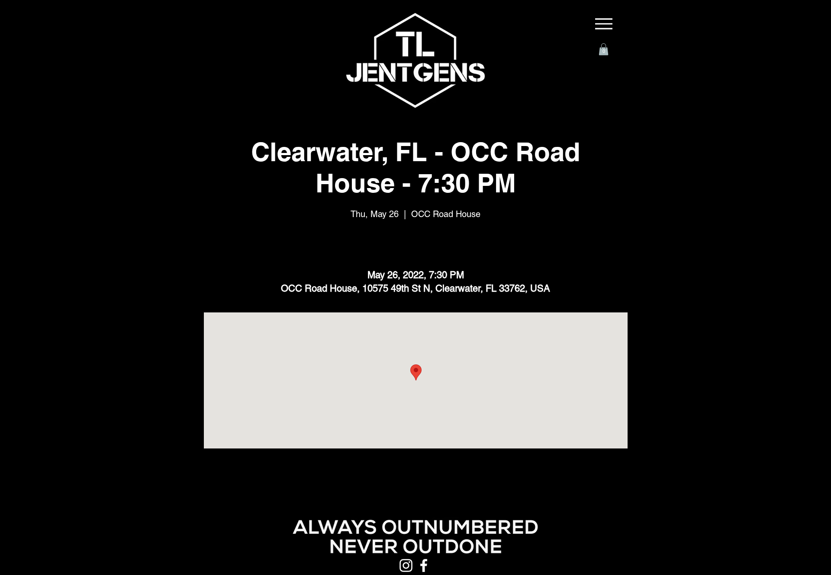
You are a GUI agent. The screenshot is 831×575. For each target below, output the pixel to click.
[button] (604, 49)
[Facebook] (423, 565)
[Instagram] (406, 565)
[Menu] (604, 24)
